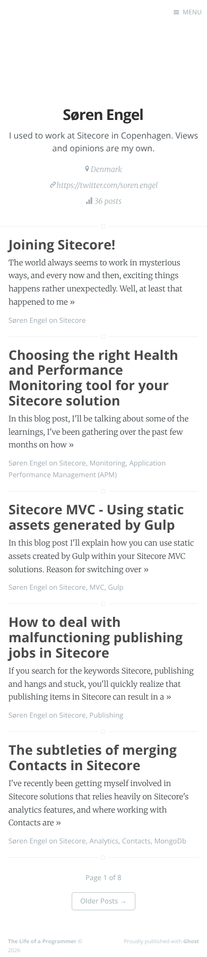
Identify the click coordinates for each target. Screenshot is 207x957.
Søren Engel (27, 320)
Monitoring (108, 463)
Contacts (136, 841)
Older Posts (103, 901)
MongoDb (170, 841)
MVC (97, 587)
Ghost (191, 941)
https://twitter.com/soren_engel (107, 185)
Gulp (115, 587)
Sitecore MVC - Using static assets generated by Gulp (96, 517)
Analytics (104, 841)
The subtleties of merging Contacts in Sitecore (92, 757)
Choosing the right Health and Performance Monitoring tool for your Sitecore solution (93, 378)
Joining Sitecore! (61, 245)
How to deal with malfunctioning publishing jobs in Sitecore (95, 637)
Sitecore (72, 320)
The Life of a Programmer (42, 941)
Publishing (107, 715)
